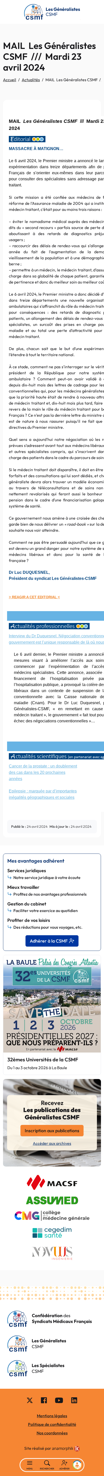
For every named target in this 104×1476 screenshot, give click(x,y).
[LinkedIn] (74, 1400)
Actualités (31, 79)
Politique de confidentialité (52, 1424)
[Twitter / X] (30, 1400)
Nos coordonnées (52, 1432)
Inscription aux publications (52, 1130)
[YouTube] (59, 1400)
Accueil (9, 79)
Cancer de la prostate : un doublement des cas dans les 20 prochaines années (43, 772)
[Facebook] (44, 1400)
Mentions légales (52, 1415)
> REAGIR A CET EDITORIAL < (34, 597)
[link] (66, 1449)
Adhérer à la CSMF (49, 941)
